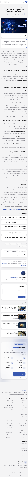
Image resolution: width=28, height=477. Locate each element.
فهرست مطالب (23, 36)
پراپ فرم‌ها (11, 402)
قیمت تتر (25, 407)
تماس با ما (25, 446)
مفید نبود (6, 251)
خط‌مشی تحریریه (11, 475)
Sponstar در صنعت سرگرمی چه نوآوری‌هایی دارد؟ (15, 222)
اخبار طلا (7, 244)
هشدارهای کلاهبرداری (22, 246)
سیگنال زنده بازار (10, 428)
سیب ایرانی (5, 465)
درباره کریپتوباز (24, 441)
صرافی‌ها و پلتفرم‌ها (9, 398)
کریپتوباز (25, 7)
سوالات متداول (24, 448)
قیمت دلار (25, 428)
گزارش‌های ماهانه (9, 432)
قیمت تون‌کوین (24, 414)
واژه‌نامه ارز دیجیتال (9, 437)
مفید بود (14, 251)
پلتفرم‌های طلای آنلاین (9, 405)
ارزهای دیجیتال (24, 398)
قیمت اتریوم (24, 405)
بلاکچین (19, 244)
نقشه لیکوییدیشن (23, 434)
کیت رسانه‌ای (24, 455)
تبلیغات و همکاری (23, 443)
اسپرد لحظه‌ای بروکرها (22, 423)
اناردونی (21, 467)
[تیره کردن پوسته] (8, 2)
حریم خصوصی (23, 475)
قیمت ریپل (25, 412)
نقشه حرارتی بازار (24, 430)
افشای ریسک (4, 475)
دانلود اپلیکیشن (20, 462)
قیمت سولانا (24, 409)
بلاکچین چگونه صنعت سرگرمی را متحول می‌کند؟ (15, 217)
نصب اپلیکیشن (18, 374)
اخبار (22, 7)
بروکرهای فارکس (10, 400)
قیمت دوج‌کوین (24, 416)
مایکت (17, 465)
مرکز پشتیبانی (24, 450)
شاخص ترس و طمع (23, 432)
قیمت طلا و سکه (23, 425)
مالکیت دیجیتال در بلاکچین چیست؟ (18, 233)
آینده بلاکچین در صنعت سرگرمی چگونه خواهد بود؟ (15, 238)
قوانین (17, 475)
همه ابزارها (25, 437)
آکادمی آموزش (10, 430)
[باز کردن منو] (1, 2)
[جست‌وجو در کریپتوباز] (5, 2)
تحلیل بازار (11, 425)
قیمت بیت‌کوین (24, 402)
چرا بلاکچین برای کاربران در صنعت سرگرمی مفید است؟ (15, 227)
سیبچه (25, 467)
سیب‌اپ (10, 465)
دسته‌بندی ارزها (24, 400)
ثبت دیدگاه (22, 297)
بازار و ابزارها (25, 421)
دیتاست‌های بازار (10, 434)
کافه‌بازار (21, 465)
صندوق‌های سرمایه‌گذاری (8, 407)
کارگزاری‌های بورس (9, 409)
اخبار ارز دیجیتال (13, 244)
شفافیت (25, 453)
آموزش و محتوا (10, 421)
